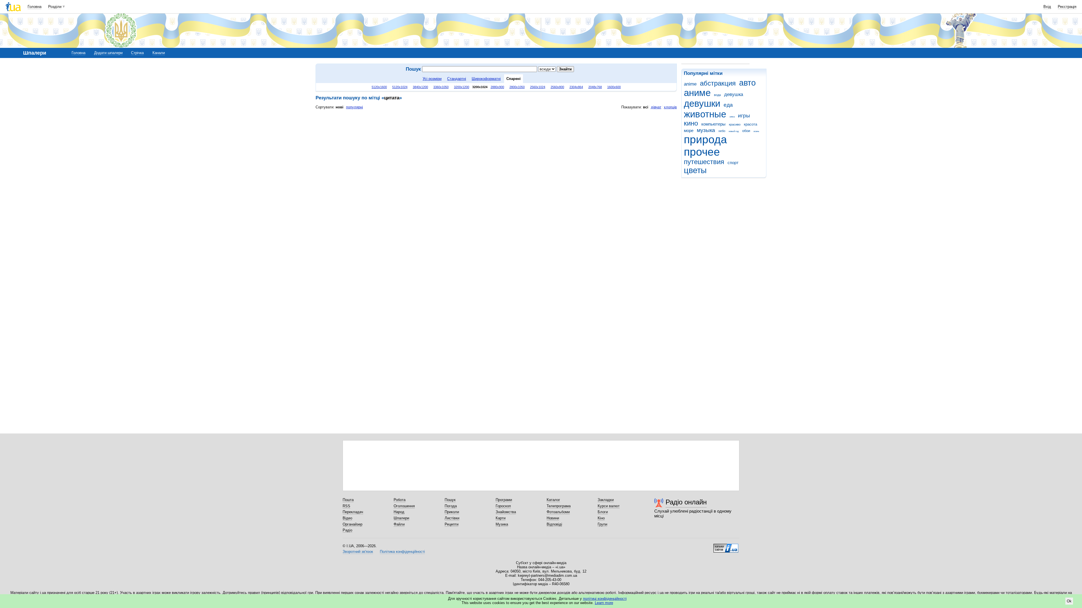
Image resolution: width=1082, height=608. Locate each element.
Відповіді (554, 524)
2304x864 (576, 87)
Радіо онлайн (686, 502)
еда (728, 105)
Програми (504, 500)
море (688, 130)
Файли (399, 524)
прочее (702, 152)
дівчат (656, 107)
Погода (451, 506)
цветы (695, 170)
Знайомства (506, 512)
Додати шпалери (108, 53)
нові (339, 107)
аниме (697, 93)
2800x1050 (517, 87)
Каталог (553, 500)
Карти (500, 518)
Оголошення (404, 506)
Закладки (606, 500)
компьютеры (713, 124)
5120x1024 (399, 87)
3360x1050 (441, 87)
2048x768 (595, 87)
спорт (733, 162)
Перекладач (353, 512)
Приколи (452, 512)
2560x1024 (537, 87)
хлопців (670, 107)
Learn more (604, 603)
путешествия (704, 162)
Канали (158, 53)
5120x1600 (379, 87)
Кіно (601, 518)
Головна (34, 7)
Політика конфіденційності (402, 551)
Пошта (348, 500)
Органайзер (352, 524)
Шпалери (401, 518)
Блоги (603, 512)
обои (746, 131)
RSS (346, 506)
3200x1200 (461, 87)
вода (717, 95)
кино (691, 123)
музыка (706, 130)
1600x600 (614, 87)
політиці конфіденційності (605, 598)
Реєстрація (1067, 7)
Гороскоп (503, 506)
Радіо (347, 530)
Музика (502, 524)
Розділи (54, 7)
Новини (553, 518)
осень (756, 131)
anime (690, 84)
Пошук (450, 500)
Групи (602, 524)
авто (747, 82)
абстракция (718, 83)
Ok (1069, 601)
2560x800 (557, 87)
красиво (734, 124)
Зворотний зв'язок (358, 551)
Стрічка (137, 53)
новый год (734, 131)
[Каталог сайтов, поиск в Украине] (725, 546)
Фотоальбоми (558, 512)
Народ (399, 512)
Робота (399, 500)
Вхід (1047, 7)
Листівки (452, 518)
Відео (347, 518)
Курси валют (609, 506)
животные (705, 114)
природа (705, 139)
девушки (702, 103)
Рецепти (451, 524)
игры (744, 116)
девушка (733, 94)
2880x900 (497, 87)
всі (645, 107)
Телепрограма (559, 506)
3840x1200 (420, 87)
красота (750, 124)
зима (732, 116)
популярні (354, 107)
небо (722, 131)
